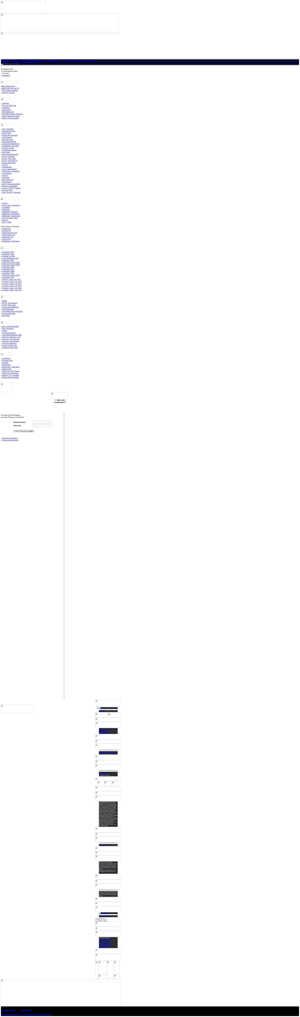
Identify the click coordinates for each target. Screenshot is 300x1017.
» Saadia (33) (6, 229)
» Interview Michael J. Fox (11, 337)
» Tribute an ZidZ (7, 148)
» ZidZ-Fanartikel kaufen (10, 116)
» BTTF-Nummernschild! (10, 184)
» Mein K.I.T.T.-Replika (10, 375)
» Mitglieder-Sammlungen (10, 216)
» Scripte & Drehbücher (10, 307)
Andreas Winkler (8, 1010)
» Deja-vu (4, 175)
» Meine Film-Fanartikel (10, 118)
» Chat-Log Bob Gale (9, 345)
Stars (36, 62)
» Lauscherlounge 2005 (9, 258)
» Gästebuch (5, 108)
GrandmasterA (26, 1010)
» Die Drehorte (6, 137)
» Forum (4, 203)
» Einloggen (5, 75)
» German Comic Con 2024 (11, 290)
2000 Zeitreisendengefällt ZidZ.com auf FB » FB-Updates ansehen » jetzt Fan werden (10, 89)
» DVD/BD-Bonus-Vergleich (12, 114)
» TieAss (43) (6, 239)
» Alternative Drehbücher (10, 144)
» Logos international (9, 169)
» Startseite (5, 103)
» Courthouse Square (9, 150)
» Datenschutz (6, 369)
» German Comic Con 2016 (11, 282)
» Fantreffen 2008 (7, 271)
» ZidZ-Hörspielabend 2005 (11, 335)
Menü (6, 62)
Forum (22, 62)
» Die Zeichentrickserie (9, 154)
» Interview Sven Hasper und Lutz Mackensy (10, 342)
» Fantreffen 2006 (7, 267)
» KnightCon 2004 (8, 256)
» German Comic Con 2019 (11, 286)
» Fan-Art (4, 220)
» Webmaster (6, 365)
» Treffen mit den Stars (9, 348)
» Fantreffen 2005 (7, 260)
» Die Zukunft (6, 182)
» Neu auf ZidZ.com (8, 105)
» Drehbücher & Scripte (10, 146)
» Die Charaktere (7, 129)
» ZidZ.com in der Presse (10, 371)
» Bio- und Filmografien (10, 326)
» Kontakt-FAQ (7, 361)
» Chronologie (6, 173)
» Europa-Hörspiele (8, 163)
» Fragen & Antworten (9, 135)
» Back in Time (6, 190)
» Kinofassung (6, 167)
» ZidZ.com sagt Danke (10, 373)
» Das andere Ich (7, 180)
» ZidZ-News (6, 110)
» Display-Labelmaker (9, 186)
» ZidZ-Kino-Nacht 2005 (10, 263)
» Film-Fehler (6, 133)
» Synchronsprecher (8, 333)
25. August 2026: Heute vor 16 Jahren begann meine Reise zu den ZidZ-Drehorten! (32, 60)
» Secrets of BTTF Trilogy (11, 188)
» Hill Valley (5, 152)
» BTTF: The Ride (8, 156)
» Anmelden (5, 207)
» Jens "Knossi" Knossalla (11, 192)
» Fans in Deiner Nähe (9, 218)
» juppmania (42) (7, 237)
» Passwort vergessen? (9, 438)
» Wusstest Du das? (8, 131)
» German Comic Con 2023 (11, 288)
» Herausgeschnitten (8, 142)
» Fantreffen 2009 (7, 273)
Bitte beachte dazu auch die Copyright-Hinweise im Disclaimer (26, 1014)
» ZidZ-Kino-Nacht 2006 (10, 265)
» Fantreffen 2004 (7, 254)
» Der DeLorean (7, 140)
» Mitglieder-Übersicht (9, 212)
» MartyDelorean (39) (9, 233)
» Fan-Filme (5, 316)
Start (15, 62)
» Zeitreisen (5, 178)
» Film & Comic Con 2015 (11, 279)
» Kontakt (4, 363)
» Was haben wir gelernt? (10, 171)
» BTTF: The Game (8, 159)
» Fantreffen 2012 (7, 277)
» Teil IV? (4, 165)
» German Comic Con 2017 (11, 284)
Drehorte (29, 62)
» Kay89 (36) (6, 231)
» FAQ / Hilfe (6, 222)
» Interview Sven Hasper (10, 339)
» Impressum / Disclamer (10, 367)
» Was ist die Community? (10, 205)
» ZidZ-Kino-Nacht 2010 (10, 275)
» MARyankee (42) (8, 235)
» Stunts (4, 331)
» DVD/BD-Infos (7, 112)
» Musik (4, 301)
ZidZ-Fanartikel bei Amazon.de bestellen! (80, 60)
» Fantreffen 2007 (7, 269)
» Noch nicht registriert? (10, 440)
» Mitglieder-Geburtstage (10, 214)
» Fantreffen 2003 (7, 252)
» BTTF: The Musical (9, 161)
